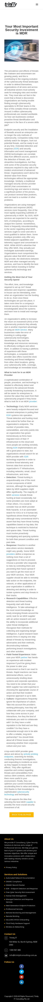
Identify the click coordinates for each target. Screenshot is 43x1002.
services (15, 495)
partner (24, 657)
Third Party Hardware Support (18, 923)
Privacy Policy (11, 867)
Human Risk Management (16, 896)
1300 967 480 (15, 950)
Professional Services (14, 909)
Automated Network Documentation (20, 878)
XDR (16, 149)
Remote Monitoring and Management (21, 912)
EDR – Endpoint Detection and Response (22, 888)
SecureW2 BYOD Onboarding (17, 920)
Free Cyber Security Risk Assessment (20, 892)
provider (33, 401)
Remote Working (12, 916)
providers (10, 554)
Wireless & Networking (15, 927)
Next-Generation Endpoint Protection (20, 905)
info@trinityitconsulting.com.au (23, 955)
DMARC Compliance (14, 881)
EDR (8, 415)
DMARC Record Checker (15, 885)
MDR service (21, 330)
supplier (29, 802)
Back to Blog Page (21, 815)
